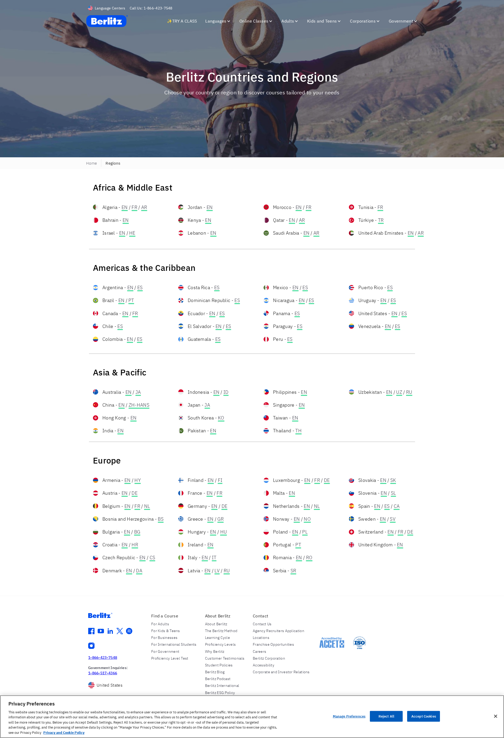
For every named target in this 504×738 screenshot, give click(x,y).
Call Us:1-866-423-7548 (151, 8)
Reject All (386, 716)
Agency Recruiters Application (278, 630)
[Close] (495, 716)
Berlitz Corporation (269, 658)
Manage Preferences (349, 716)
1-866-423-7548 (102, 657)
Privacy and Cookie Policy (64, 732)
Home (91, 163)
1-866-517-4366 (102, 673)
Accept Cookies (423, 716)
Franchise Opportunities (273, 644)
